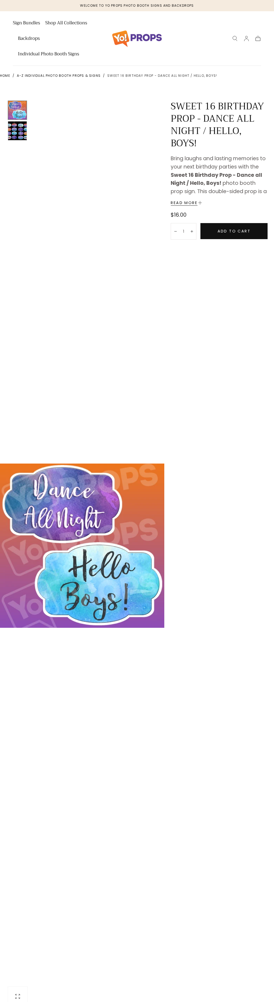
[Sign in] (246, 38)
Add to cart (234, 231)
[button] (235, 38)
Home (5, 75)
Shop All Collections (66, 23)
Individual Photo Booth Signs (48, 54)
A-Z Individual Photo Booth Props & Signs (59, 75)
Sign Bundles (26, 23)
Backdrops (29, 39)
